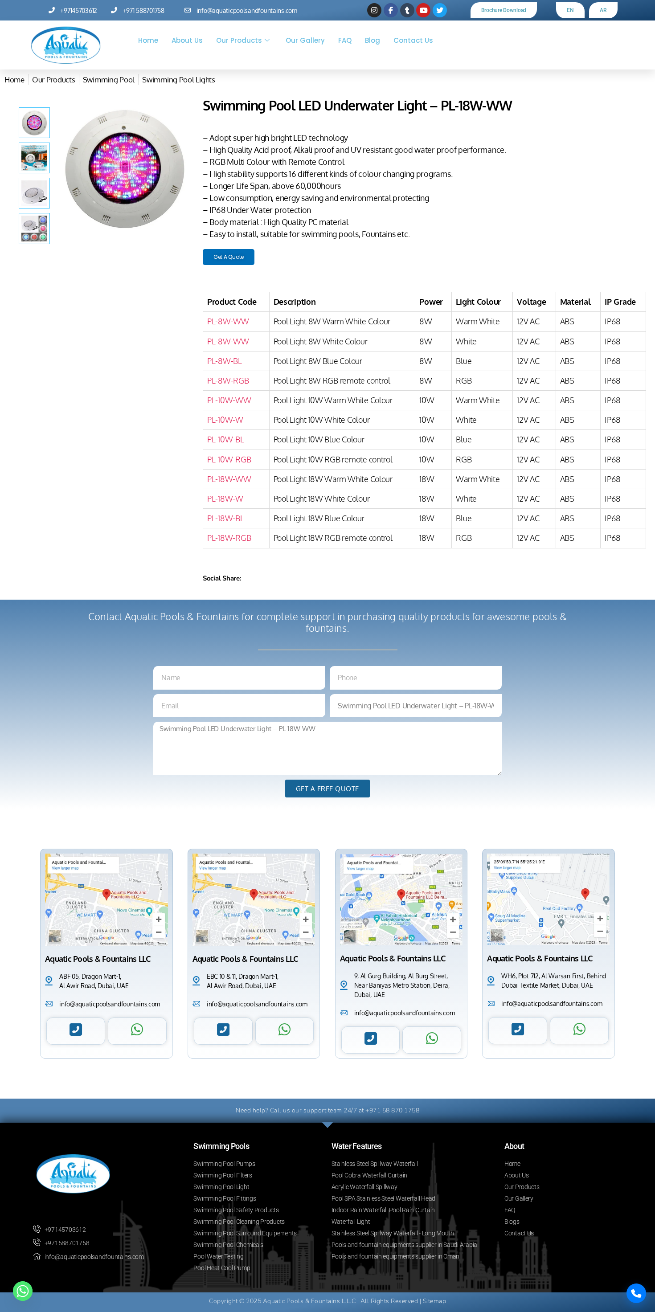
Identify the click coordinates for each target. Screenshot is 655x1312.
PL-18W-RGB (229, 538)
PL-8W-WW (228, 321)
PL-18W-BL (225, 518)
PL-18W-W (225, 498)
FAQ (345, 40)
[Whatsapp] (23, 1291)
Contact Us (413, 40)
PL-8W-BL (224, 361)
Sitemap (434, 1301)
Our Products (239, 40)
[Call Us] (636, 1293)
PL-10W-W (225, 420)
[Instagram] (374, 10)
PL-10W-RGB (229, 459)
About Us (187, 40)
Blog (372, 40)
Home (148, 40)
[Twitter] (440, 10)
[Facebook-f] (391, 10)
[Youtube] (423, 10)
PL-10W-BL (225, 439)
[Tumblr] (407, 10)
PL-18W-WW (229, 479)
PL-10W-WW (229, 400)
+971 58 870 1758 (392, 1110)
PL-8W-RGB (228, 380)
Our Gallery (305, 40)
